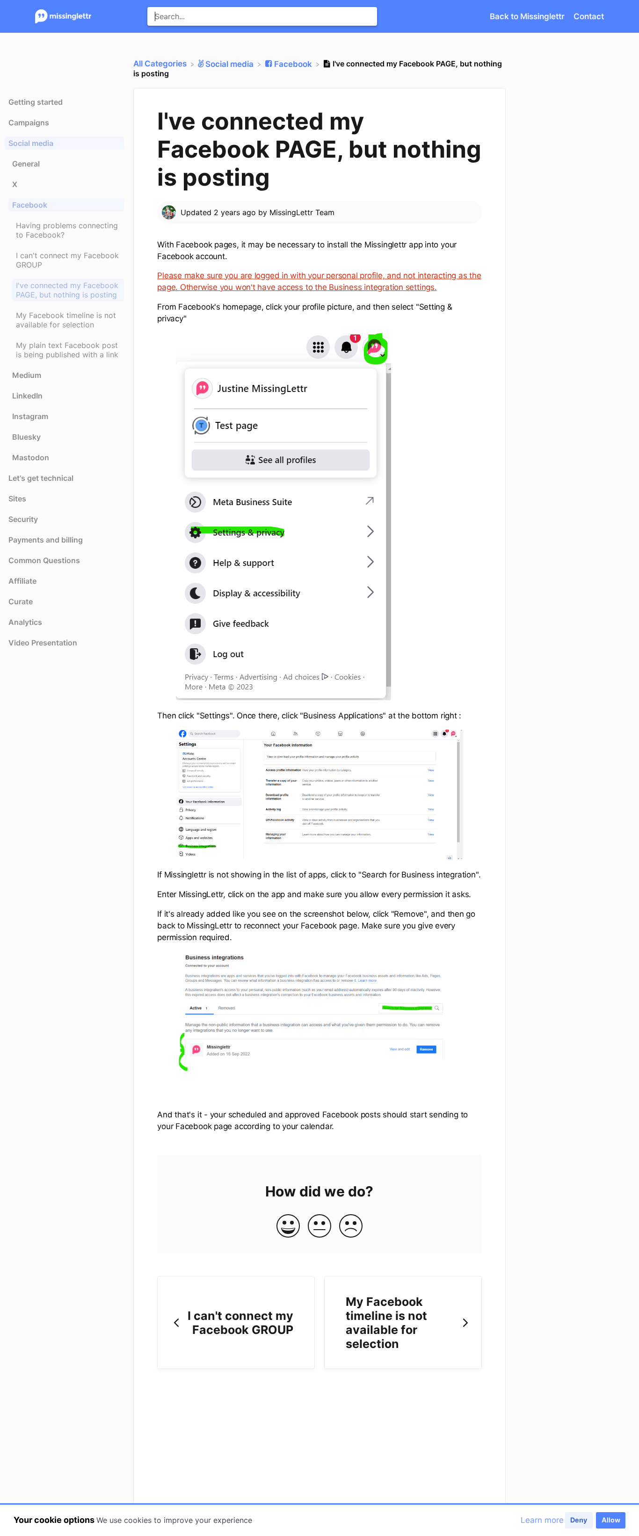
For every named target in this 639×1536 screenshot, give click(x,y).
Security (23, 519)
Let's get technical (40, 478)
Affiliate (22, 581)
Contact (589, 16)
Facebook (29, 205)
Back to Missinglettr (528, 16)
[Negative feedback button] (350, 1226)
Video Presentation (42, 642)
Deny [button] (578, 1520)
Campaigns (28, 122)
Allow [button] (611, 1520)
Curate (20, 601)
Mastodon (30, 457)
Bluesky (26, 437)
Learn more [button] (542, 1520)
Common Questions (44, 560)
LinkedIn (27, 395)
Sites (17, 498)
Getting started (35, 102)
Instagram (30, 416)
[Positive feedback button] (288, 1226)
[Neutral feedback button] (319, 1226)
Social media (30, 143)
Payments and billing (45, 539)
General (26, 163)
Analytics (25, 622)
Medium (26, 375)
